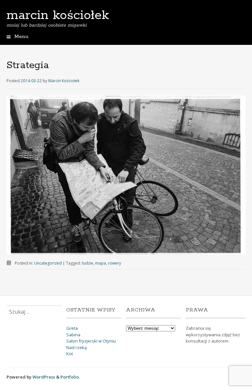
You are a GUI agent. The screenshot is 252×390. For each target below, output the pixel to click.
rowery (114, 263)
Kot (69, 354)
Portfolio (69, 377)
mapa (100, 263)
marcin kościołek (58, 15)
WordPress (43, 377)
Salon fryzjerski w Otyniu (91, 341)
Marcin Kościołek (63, 81)
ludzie (87, 263)
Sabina (73, 335)
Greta (72, 328)
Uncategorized (48, 263)
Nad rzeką (76, 347)
